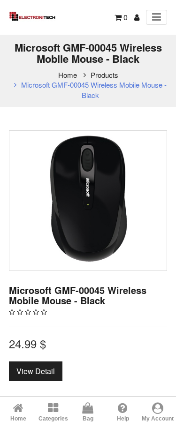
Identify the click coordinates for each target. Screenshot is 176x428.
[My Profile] (136, 17)
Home (67, 75)
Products (104, 75)
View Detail (35, 371)
